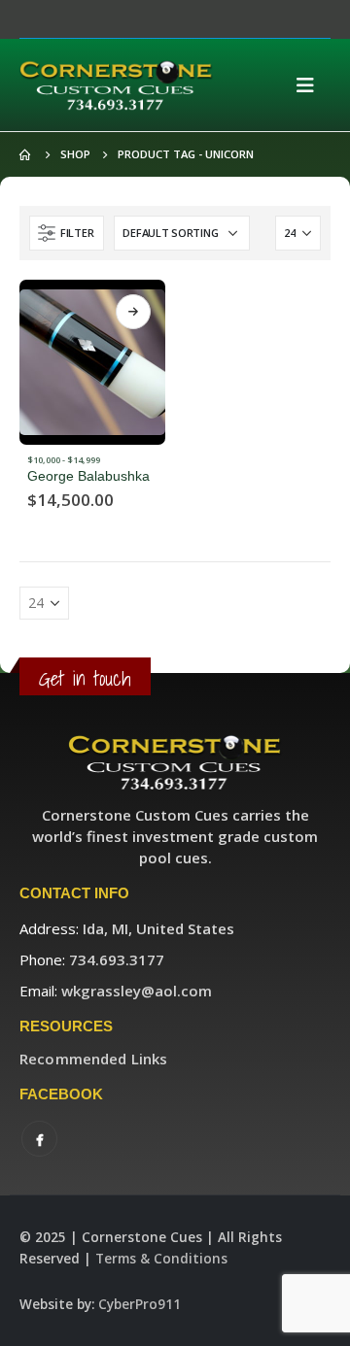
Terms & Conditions (161, 1258)
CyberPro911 (139, 1304)
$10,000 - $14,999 (63, 460)
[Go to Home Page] (26, 154)
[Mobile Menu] (311, 85)
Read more (133, 311)
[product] (92, 362)
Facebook (39, 1139)
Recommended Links (93, 1058)
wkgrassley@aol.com (136, 990)
